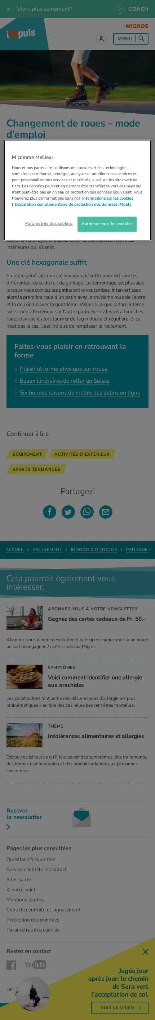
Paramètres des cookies (49, 224)
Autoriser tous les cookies (107, 224)
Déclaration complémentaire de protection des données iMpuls (73, 205)
